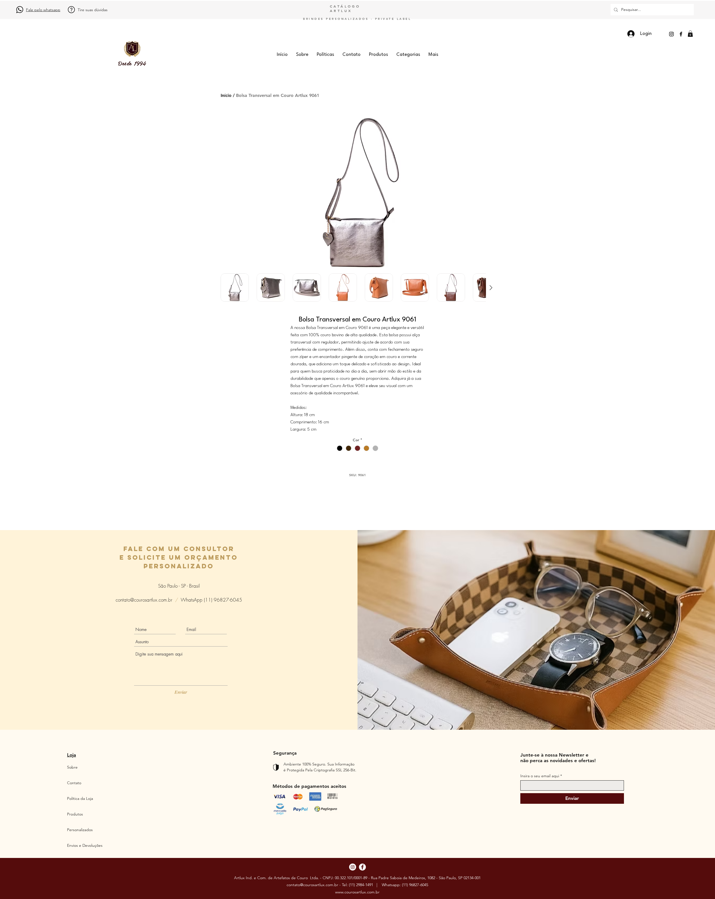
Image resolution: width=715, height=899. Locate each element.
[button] (690, 33)
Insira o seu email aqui (539, 776)
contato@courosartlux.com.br (144, 600)
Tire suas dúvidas (93, 9)
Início (226, 95)
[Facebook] (681, 34)
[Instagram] (671, 34)
